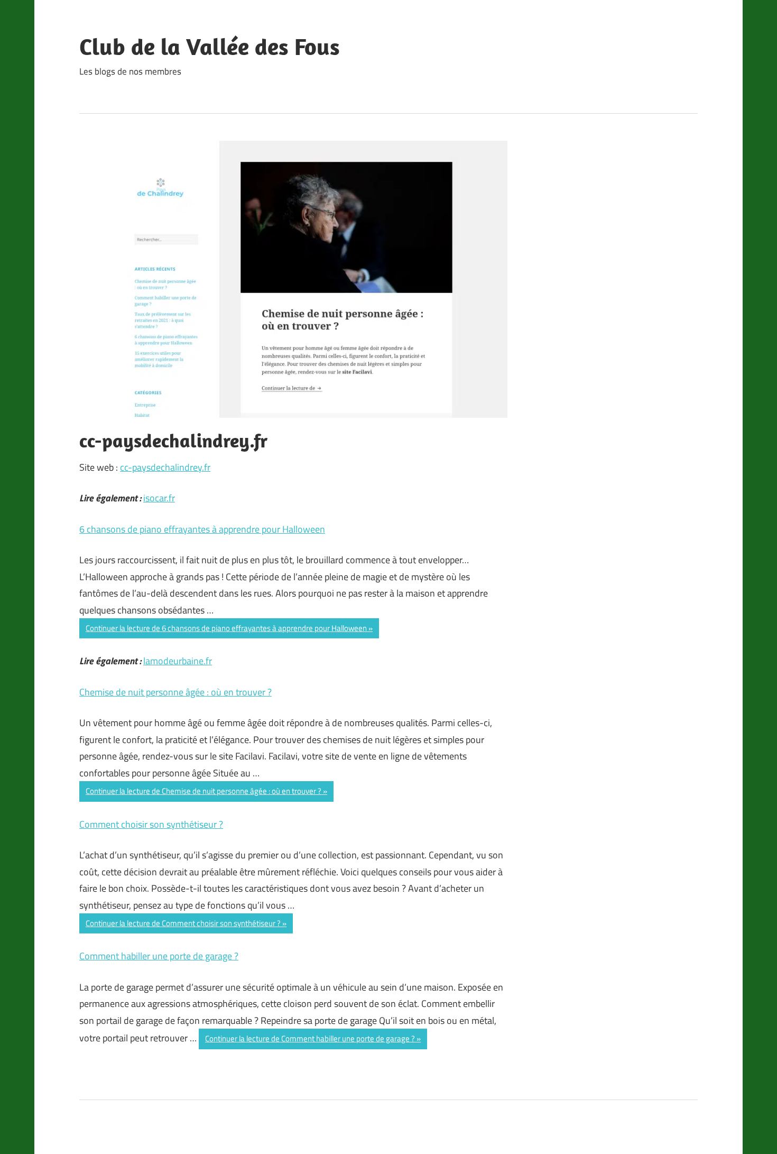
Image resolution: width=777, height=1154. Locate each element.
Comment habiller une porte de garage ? (158, 956)
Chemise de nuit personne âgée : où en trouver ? (175, 692)
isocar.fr (159, 498)
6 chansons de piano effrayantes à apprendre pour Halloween (202, 529)
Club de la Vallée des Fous (209, 46)
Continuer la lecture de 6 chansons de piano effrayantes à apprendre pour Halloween (226, 628)
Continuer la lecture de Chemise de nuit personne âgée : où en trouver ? (203, 791)
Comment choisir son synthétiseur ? (151, 824)
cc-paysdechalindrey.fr (165, 467)
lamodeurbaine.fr (177, 661)
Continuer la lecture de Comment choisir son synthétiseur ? (183, 923)
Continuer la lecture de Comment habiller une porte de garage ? (310, 1038)
